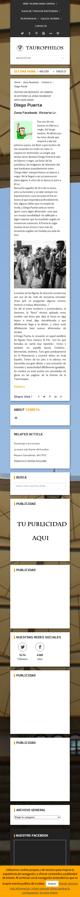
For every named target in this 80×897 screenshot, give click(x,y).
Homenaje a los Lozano (27, 443)
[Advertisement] (42, 598)
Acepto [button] (52, 883)
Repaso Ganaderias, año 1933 (30, 455)
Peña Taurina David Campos (39, 3)
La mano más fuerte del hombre (31, 449)
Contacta (41, 26)
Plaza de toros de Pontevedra (40, 11)
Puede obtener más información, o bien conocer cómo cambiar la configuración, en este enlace (44, 888)
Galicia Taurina (50, 18)
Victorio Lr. (19, 386)
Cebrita (48, 92)
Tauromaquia (28, 18)
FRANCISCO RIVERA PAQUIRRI (30, 461)
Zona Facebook (30, 82)
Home (17, 82)
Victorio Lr (46, 82)
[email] (16, 418)
